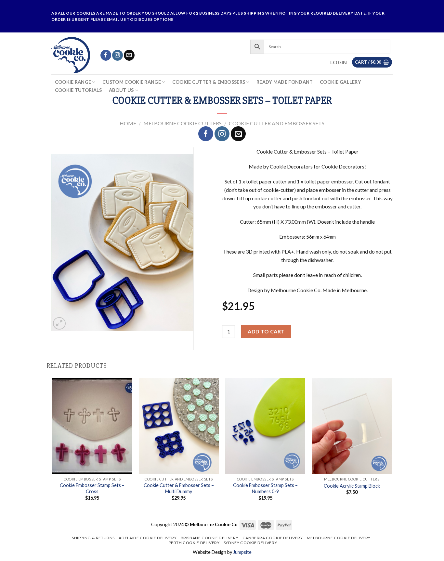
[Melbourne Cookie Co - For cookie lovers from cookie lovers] (70, 55)
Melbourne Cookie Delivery (339, 537)
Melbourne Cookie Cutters (182, 123)
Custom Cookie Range (131, 82)
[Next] (392, 445)
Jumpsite (242, 552)
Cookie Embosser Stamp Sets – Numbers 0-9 (265, 488)
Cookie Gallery (340, 82)
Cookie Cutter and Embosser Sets (276, 123)
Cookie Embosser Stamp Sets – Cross (92, 488)
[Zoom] (59, 323)
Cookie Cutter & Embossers (208, 82)
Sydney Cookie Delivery (250, 542)
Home (128, 123)
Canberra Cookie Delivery (272, 537)
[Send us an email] (129, 55)
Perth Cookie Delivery (194, 542)
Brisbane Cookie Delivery (210, 537)
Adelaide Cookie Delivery (147, 537)
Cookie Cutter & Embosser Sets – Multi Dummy (179, 488)
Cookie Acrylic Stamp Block (352, 486)
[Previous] (53, 445)
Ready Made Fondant (284, 82)
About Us (121, 90)
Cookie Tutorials (78, 90)
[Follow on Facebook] (105, 55)
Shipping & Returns (93, 537)
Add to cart (266, 331)
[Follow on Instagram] (117, 55)
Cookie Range (73, 82)
